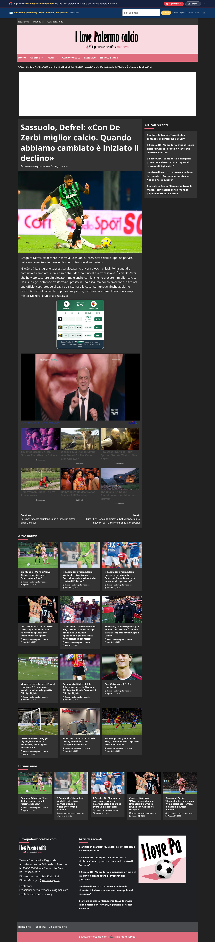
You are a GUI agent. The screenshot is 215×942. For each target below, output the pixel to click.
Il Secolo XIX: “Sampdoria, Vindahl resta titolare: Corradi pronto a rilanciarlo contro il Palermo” (79, 576)
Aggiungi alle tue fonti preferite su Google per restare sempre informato (66, 3)
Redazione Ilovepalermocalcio (36, 166)
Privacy (48, 894)
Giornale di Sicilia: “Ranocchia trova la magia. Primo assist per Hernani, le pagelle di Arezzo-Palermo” (169, 189)
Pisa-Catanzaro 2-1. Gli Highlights (118, 685)
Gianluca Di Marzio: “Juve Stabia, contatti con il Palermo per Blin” (36, 575)
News (51, 57)
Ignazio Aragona (49, 880)
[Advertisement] (107, 94)
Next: (113, 518)
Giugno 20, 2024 (61, 166)
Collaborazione (55, 21)
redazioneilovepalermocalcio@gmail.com (43, 890)
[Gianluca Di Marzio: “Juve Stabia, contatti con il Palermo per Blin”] (38, 555)
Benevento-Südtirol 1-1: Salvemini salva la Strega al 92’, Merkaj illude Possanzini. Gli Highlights (80, 688)
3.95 (72, 327)
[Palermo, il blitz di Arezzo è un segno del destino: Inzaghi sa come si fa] (80, 721)
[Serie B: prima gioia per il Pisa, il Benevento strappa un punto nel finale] (122, 721)
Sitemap (36, 894)
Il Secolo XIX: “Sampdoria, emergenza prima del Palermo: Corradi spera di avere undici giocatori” (120, 576)
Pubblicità (38, 21)
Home (22, 57)
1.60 (65, 327)
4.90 (79, 327)
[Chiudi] (204, 3)
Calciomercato (71, 57)
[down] (42, 57)
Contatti (24, 894)
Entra (166, 12)
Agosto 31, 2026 (29, 584)
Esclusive (90, 57)
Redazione (23, 21)
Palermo (35, 57)
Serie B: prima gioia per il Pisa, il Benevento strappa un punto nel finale (122, 741)
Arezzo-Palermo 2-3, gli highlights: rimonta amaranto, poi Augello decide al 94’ (34, 743)
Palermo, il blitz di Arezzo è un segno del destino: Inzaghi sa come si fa (79, 741)
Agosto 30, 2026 (113, 751)
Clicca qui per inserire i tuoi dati (186, 12)
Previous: (48, 518)
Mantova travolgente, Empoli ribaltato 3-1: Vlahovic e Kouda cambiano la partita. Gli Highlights (38, 688)
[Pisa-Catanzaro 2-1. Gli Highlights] (122, 667)
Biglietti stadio (108, 57)
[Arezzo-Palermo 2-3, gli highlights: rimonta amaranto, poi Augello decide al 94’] (38, 721)
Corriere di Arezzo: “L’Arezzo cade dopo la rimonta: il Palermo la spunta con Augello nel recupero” (37, 631)
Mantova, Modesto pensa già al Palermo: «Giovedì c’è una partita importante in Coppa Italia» (122, 631)
